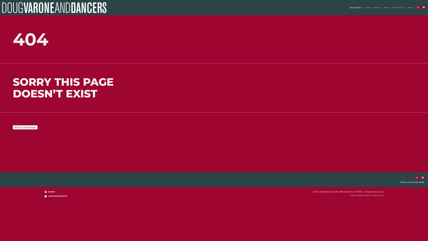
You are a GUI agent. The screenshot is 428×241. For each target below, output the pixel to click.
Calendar (368, 7)
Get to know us (355, 7)
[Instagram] (418, 7)
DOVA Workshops (397, 7)
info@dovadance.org (373, 192)
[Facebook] (424, 7)
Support (410, 7)
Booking (387, 7)
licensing (376, 7)
